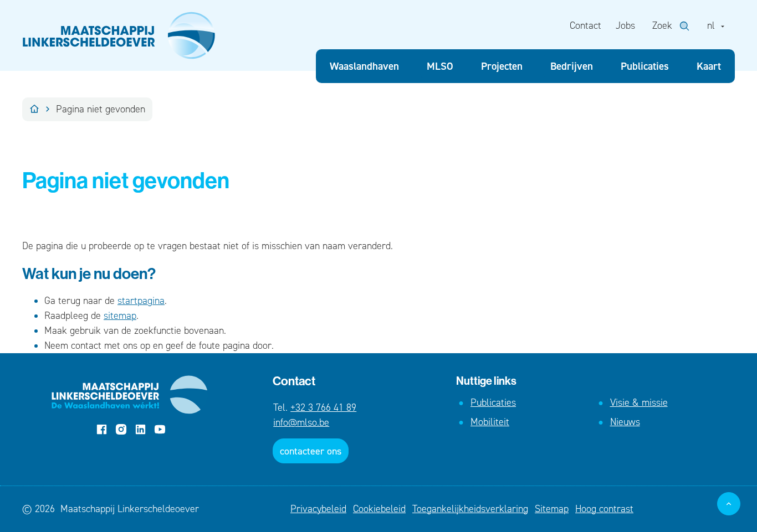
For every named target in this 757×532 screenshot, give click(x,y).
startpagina (141, 301)
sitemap (120, 315)
